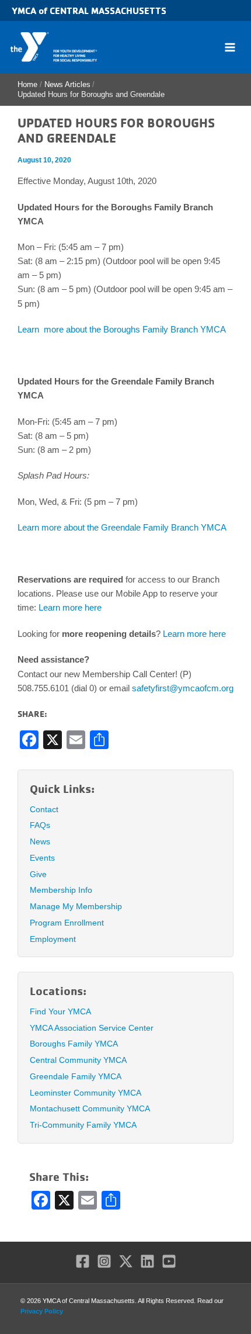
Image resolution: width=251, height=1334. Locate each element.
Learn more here (70, 607)
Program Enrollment (67, 922)
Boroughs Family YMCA (74, 1043)
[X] (125, 1261)
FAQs (40, 825)
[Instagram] (104, 1261)
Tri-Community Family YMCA (83, 1124)
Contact (44, 809)
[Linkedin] (147, 1261)
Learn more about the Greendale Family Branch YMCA (122, 527)
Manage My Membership (76, 906)
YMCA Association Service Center (92, 1027)
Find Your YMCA (60, 1011)
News (40, 841)
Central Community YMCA (78, 1060)
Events (42, 857)
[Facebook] (82, 1261)
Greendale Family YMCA (75, 1076)
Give (38, 874)
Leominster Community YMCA (85, 1092)
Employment (53, 939)
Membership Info (61, 890)
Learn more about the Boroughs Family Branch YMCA (122, 329)
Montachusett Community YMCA (90, 1108)
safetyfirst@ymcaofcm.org (182, 688)
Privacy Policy (41, 1311)
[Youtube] (169, 1261)
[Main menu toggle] (230, 47)
